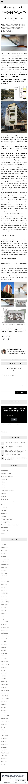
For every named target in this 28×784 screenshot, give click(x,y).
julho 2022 (3, 607)
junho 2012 (3, 747)
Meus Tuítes (4, 432)
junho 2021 (3, 644)
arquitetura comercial (6, 473)
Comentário (21, 386)
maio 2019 (3, 704)
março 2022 (4, 619)
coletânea (3, 485)
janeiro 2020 (4, 687)
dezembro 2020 (5, 661)
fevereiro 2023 (4, 593)
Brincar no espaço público (13, 454)
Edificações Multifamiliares (7, 25)
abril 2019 (3, 707)
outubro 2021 (4, 633)
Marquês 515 (13, 329)
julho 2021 (3, 641)
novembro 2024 (5, 559)
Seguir (14, 419)
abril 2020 (3, 678)
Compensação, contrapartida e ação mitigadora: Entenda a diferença (16, 451)
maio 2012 (3, 750)
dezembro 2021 (5, 627)
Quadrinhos (4, 510)
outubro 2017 (4, 718)
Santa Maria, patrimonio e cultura (15, 442)
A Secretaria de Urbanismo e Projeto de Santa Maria (16, 458)
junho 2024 (3, 573)
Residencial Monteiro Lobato (11, 241)
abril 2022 (3, 616)
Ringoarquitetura (5, 522)
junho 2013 (3, 738)
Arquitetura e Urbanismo (15, 24)
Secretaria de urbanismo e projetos (9, 524)
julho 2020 (3, 670)
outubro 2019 (4, 695)
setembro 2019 (5, 698)
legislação (3, 496)
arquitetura (12, 27)
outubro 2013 (4, 735)
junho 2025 (3, 556)
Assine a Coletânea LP (14, 402)
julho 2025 (3, 553)
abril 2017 (3, 733)
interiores (3, 493)
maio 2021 (3, 647)
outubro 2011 (4, 755)
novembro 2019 (5, 693)
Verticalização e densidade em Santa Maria (14, 447)
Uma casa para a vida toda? (14, 359)
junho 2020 (3, 673)
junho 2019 (3, 701)
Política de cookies (15, 778)
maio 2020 (3, 676)
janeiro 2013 (4, 741)
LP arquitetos (17, 25)
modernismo (4, 30)
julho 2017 (3, 727)
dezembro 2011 (5, 752)
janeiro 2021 (4, 658)
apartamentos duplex (7, 243)
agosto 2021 (4, 638)
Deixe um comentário (8, 31)
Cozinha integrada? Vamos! (8, 235)
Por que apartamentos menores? (13, 363)
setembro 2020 (5, 664)
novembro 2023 (5, 581)
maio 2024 (3, 576)
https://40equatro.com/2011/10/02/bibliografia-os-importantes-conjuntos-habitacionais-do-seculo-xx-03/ (13, 81)
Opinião (23, 25)
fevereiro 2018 (4, 713)
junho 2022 (3, 610)
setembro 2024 (5, 564)
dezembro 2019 (5, 690)
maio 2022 (3, 613)
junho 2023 (3, 587)
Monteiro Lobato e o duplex (8, 258)
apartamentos (5, 24)
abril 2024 (3, 579)
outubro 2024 (4, 561)
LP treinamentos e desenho (8, 502)
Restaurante (4, 516)
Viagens (3, 533)
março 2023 (4, 590)
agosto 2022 (4, 604)
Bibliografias (4, 479)
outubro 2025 (4, 547)
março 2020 (4, 681)
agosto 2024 (4, 567)
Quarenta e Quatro (14, 7)
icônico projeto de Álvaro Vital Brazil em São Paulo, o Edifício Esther (14, 153)
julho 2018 (3, 710)
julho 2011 (3, 764)
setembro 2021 (5, 636)
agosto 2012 (4, 744)
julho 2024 (3, 570)
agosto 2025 (4, 550)
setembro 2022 (5, 601)
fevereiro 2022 (4, 621)
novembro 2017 (5, 715)
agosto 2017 (4, 724)
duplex (20, 27)
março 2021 (4, 653)
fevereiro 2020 (4, 684)
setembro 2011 (4, 758)
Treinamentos (4, 527)
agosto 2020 (4, 667)
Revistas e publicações (7, 519)
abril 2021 (3, 650)
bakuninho (4, 22)
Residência (4, 513)
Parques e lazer (5, 507)
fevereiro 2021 (4, 656)
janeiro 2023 (4, 596)
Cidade (23, 24)
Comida (3, 487)
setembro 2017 (5, 721)
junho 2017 (3, 730)
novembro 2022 (5, 599)
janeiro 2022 (4, 624)
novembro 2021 (5, 630)
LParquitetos (17, 28)
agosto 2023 (4, 584)
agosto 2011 (4, 761)
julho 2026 (3, 544)
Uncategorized (4, 530)
